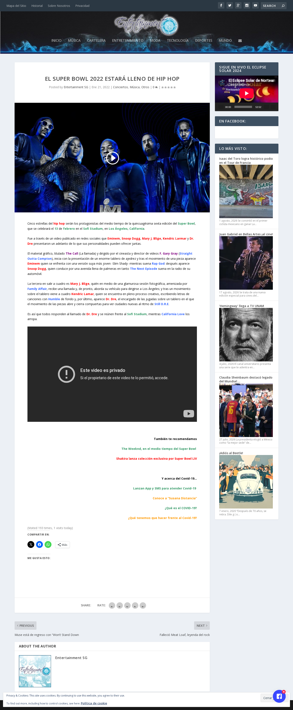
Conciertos (120, 87)
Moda (155, 41)
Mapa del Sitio (16, 6)
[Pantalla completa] (273, 107)
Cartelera (96, 41)
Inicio (56, 41)
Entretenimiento (127, 41)
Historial (37, 6)
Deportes (203, 41)
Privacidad (82, 6)
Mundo (225, 41)
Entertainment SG (76, 87)
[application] (246, 93)
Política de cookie (94, 703)
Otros (145, 87)
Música (74, 41)
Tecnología (178, 41)
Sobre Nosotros (59, 6)
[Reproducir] (221, 107)
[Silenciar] (266, 107)
